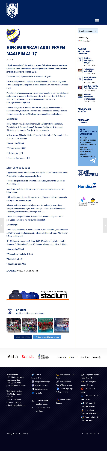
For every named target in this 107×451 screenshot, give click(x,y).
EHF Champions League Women (89, 383)
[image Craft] (97, 358)
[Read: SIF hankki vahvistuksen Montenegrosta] (80, 96)
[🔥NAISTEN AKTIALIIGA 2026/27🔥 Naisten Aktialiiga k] (14, 325)
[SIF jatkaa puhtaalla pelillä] (2, 225)
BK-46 (31, 271)
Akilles (20, 271)
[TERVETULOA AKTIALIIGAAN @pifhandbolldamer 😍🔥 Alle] (45, 325)
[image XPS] (74, 358)
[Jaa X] (98, 434)
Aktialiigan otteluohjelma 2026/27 (88, 60)
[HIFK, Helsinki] (38, 35)
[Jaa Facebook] (83, 434)
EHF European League (88, 390)
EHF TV (87, 399)
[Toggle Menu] (97, 20)
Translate (87, 41)
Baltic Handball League (63, 401)
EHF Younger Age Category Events (64, 390)
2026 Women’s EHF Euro (65, 376)
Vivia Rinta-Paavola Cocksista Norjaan (91, 87)
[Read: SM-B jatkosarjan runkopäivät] (80, 79)
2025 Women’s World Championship (64, 383)
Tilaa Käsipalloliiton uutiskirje (43, 409)
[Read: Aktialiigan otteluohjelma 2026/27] (80, 59)
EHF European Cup (91, 395)
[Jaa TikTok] (95, 434)
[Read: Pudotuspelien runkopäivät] (80, 70)
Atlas (26, 271)
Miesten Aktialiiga (41, 385)
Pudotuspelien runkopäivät (89, 70)
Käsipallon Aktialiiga (42, 381)
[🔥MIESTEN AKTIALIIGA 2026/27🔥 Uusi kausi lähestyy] (29, 325)
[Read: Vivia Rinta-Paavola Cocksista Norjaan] (80, 87)
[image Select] (62, 358)
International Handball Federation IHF (90, 411)
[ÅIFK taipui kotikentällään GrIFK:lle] (105, 225)
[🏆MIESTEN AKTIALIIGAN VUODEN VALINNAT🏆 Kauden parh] (61, 325)
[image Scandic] (29, 357)
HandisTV (38, 393)
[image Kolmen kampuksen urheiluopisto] (44, 357)
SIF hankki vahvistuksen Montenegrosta (89, 96)
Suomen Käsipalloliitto (36, 376)
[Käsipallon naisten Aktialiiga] (12, 10)
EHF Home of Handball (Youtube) (88, 404)
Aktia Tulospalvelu (41, 389)
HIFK (36, 271)
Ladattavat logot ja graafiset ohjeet (42, 402)
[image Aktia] (13, 357)
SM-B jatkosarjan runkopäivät (90, 78)
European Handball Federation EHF (90, 376)
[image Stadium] (85, 358)
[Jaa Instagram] (87, 434)
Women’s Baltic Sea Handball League (90, 418)
